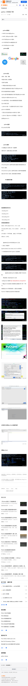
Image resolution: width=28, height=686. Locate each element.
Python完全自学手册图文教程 (7, 624)
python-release (4, 656)
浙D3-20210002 (14, 682)
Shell (12, 488)
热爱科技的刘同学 (4, 505)
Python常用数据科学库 (6, 618)
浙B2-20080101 (15, 680)
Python (7, 488)
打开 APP (24, 1)
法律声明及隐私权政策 (5, 677)
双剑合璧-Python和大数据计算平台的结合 (10, 644)
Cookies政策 (13, 677)
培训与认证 (15, 672)
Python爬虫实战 (4, 615)
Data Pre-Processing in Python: (8, 641)
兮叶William (3, 562)
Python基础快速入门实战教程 (7, 626)
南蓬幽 (2, 513)
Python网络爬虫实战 (5, 621)
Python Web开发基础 (6, 613)
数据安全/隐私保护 (9, 490)
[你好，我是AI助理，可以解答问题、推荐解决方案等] (19, 5)
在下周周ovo (3, 554)
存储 (16, 488)
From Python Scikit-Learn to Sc (8, 638)
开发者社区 (6, 672)
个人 (26, 8)
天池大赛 (10, 672)
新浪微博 (8, 665)
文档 (2, 672)
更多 (2, 630)
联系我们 (14, 669)
